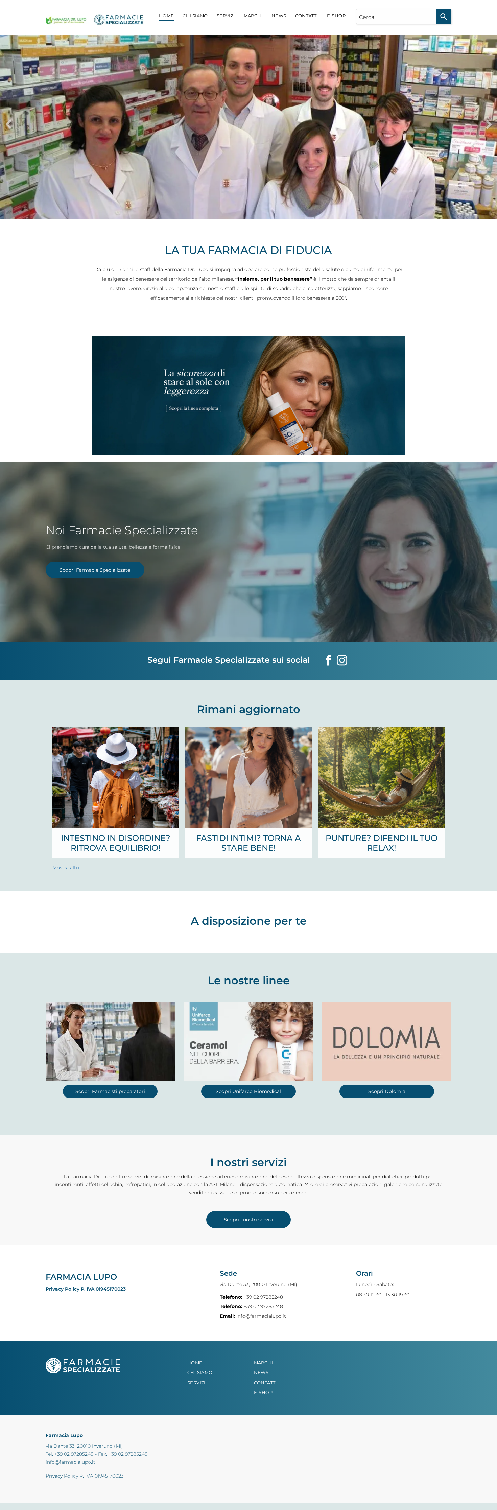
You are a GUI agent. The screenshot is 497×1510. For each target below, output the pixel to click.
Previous (8, 124)
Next (488, 124)
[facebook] (328, 661)
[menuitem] (167, 16)
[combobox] (396, 16)
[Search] (443, 16)
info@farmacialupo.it (261, 1316)
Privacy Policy (62, 1289)
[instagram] (342, 661)
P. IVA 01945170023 (103, 1289)
